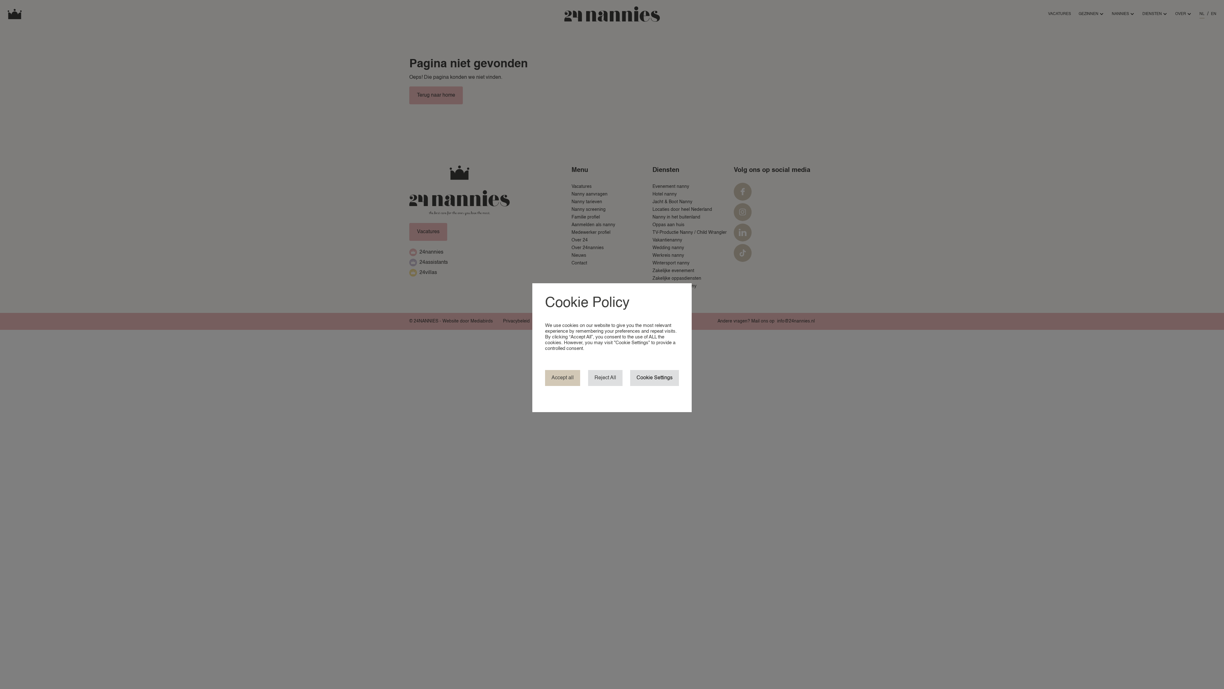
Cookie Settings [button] (655, 378)
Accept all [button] (562, 378)
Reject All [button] (605, 378)
